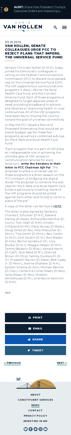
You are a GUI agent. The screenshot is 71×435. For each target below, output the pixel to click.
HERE (57, 206)
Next (60, 362)
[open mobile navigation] (64, 27)
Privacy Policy (35, 415)
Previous (14, 362)
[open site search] (55, 27)
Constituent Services (35, 399)
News (35, 405)
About (35, 394)
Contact (35, 410)
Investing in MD (35, 421)
